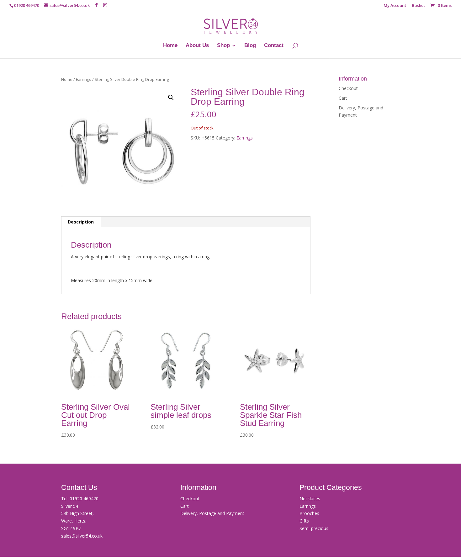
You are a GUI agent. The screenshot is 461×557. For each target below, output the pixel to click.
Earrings (83, 79)
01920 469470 (84, 499)
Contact (273, 45)
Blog (250, 45)
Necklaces (309, 499)
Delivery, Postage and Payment (212, 513)
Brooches (309, 513)
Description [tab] (81, 222)
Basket (418, 5)
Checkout (348, 88)
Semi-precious (313, 528)
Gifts (304, 521)
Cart (343, 98)
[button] (171, 97)
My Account (395, 5)
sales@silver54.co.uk (82, 536)
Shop (223, 45)
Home (170, 45)
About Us (197, 45)
